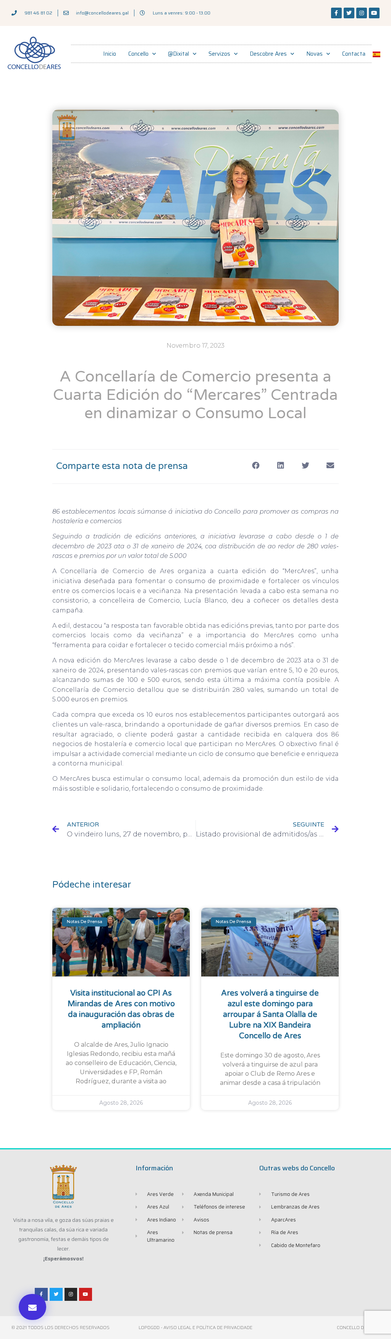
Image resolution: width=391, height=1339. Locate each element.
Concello (138, 53)
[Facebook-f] (336, 13)
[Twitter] (349, 13)
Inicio (109, 53)
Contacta (353, 53)
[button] (32, 1307)
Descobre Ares (268, 53)
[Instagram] (361, 13)
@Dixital (178, 53)
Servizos (219, 53)
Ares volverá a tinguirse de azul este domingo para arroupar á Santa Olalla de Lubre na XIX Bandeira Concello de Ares (270, 1015)
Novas (314, 53)
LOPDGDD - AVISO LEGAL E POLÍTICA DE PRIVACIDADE (195, 1327)
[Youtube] (374, 13)
